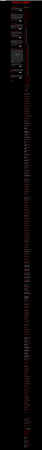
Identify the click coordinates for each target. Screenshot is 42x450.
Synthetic (16, 32)
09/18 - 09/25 (27, 53)
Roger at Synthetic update (14, 31)
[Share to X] (20, 37)
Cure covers (12, 68)
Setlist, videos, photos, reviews (27, 403)
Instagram (25, 21)
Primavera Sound (26, 369)
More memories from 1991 (14, 13)
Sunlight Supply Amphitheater (27, 221)
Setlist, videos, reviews (26, 201)
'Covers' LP (17, 70)
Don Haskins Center (26, 316)
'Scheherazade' (12, 36)
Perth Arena (25, 194)
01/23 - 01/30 (27, 87)
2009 (25, 90)
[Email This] (19, 10)
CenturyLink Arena (26, 228)
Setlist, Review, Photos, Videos (27, 290)
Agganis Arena (25, 247)
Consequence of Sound (13, 69)
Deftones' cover (19, 69)
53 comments (18, 10)
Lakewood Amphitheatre (26, 259)
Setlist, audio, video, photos (27, 396)
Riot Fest (25, 285)
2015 (25, 38)
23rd (24, 217)
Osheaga (25, 332)
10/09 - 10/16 (27, 51)
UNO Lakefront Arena (26, 198)
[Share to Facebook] (21, 10)
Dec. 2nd (27, 176)
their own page (17, 76)
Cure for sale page (13, 74)
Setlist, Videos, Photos (26, 271)
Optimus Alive (25, 395)
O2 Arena (25, 116)
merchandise (20, 44)
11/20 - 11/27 (27, 46)
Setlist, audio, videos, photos (27, 377)
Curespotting (12, 5)
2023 (25, 32)
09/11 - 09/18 (27, 54)
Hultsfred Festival (26, 374)
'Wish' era (16, 15)
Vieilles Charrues (26, 400)
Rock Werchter (25, 381)
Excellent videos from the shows (27, 431)
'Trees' (11, 32)
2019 (25, 35)
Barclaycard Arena (26, 109)
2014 (25, 39)
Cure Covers (15, 5)
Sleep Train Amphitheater (26, 213)
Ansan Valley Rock (26, 325)
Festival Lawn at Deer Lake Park (27, 226)
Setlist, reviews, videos (26, 185)
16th (29, 180)
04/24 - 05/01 (27, 69)
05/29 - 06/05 (27, 65)
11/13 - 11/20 (27, 47)
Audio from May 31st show (26, 430)
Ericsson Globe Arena (26, 99)
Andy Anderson (25, 24)
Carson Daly (28, 445)
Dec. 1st (25, 176)
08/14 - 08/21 (27, 57)
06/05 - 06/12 (27, 64)
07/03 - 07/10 (27, 61)
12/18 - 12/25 (27, 43)
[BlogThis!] (20, 10)
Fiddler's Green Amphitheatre (27, 233)
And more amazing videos (26, 432)
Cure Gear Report (26, 433)
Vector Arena (25, 182)
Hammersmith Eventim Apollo (27, 267)
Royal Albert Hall (26, 307)
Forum (25, 106)
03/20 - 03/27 (27, 73)
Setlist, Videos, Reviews (26, 95)
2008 (25, 91)
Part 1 (28, 442)
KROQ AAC (28, 446)
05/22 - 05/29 (27, 66)
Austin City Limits (26, 319)
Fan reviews (25, 434)
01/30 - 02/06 (27, 86)
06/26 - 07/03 (27, 62)
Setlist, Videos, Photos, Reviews (27, 342)
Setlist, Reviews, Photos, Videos (27, 102)
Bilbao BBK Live (25, 393)
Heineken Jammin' (26, 388)
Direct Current (16, 27)
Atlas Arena (25, 114)
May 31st (25, 428)
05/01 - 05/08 (27, 68)
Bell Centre (25, 245)
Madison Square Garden (26, 250)
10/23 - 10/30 (27, 49)
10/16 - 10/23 (27, 50)
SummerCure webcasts (26, 363)
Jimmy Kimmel (28, 447)
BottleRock (25, 301)
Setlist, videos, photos (26, 372)
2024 (25, 31)
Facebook (25, 23)
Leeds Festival (25, 407)
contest (30, 298)
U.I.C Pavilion (25, 240)
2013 (25, 40)
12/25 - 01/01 (27, 42)
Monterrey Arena (26, 313)
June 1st (25, 429)
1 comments (18, 37)
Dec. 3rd (29, 176)
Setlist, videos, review (26, 255)
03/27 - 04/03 (27, 72)
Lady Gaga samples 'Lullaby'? (15, 7)
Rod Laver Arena (26, 189)
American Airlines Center (26, 205)
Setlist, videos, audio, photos (27, 379)
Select (11, 17)
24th (25, 217)
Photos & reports (26, 299)
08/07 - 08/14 (27, 58)
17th (30, 180)
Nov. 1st (25, 133)
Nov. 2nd (27, 133)
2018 (25, 36)
